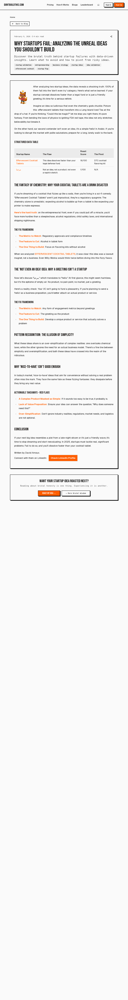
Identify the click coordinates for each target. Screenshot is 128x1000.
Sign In (108, 5)
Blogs (75, 5)
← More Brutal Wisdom (76, 493)
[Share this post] (111, 36)
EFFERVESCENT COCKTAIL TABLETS (55, 254)
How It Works (62, 5)
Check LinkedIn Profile (63, 458)
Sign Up (119, 5)
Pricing (50, 5)
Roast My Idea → (49, 493)
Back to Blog (22, 24)
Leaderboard (87, 5)
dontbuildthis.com (14, 5)
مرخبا (18, 169)
